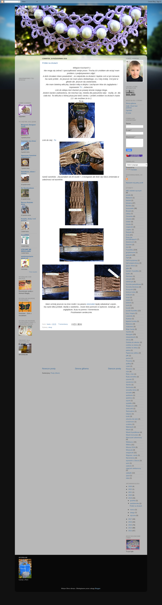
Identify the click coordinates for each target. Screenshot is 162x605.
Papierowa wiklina (132, 353)
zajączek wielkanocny (133, 468)
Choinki (128, 219)
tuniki (128, 416)
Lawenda (129, 316)
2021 (130, 492)
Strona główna (82, 368)
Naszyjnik (129, 334)
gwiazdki (129, 255)
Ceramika (129, 216)
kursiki (128, 308)
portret (128, 358)
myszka (128, 332)
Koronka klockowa (132, 287)
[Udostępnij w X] (77, 324)
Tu (55, 140)
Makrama (129, 324)
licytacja (128, 318)
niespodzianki (130, 337)
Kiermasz (129, 276)
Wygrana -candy (131, 455)
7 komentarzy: (63, 324)
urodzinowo (130, 422)
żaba (127, 478)
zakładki (129, 473)
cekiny (128, 214)
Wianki (128, 429)
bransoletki (130, 208)
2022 (130, 489)
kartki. (128, 273)
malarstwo (129, 326)
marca (132, 509)
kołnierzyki (129, 281)
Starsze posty (114, 368)
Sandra (128, 385)
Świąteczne (130, 406)
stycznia (133, 515)
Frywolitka (129, 250)
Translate (133, 170)
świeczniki (129, 408)
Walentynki (129, 427)
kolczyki (128, 279)
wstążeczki (129, 452)
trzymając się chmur (28, 141)
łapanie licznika (131, 321)
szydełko (129, 403)
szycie (128, 400)
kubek (128, 300)
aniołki (128, 195)
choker (128, 221)
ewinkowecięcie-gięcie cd (27, 257)
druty (50, 327)
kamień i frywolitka (132, 271)
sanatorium (130, 382)
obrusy (128, 340)
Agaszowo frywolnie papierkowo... (28, 156)
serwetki (129, 392)
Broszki (128, 211)
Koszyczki (129, 289)
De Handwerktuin (27, 188)
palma (128, 350)
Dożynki (128, 232)
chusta (128, 224)
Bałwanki (129, 198)
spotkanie (129, 395)
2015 (130, 525)
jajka (127, 268)
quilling (128, 363)
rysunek (128, 379)
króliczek (129, 295)
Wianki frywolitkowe (133, 432)
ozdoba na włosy (132, 348)
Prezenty (129, 361)
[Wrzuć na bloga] (75, 324)
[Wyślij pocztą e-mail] (72, 324)
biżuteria (129, 203)
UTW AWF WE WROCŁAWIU (26, 250)
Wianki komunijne (132, 435)
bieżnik (128, 200)
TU (80, 87)
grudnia (133, 500)
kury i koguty (130, 313)
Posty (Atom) (55, 373)
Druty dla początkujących (131, 238)
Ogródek (129, 110)
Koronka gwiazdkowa (133, 284)
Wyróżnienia (130, 458)
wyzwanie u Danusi (132, 460)
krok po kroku (130, 292)
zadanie (128, 466)
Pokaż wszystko (33, 272)
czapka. (128, 229)
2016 (130, 522)
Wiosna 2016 (130, 447)
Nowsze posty (49, 368)
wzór (127, 463)
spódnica (129, 398)
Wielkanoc (129, 442)
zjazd (128, 475)
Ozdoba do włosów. (133, 342)
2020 (130, 495)
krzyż (128, 297)
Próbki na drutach (50, 63)
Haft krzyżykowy (131, 260)
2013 (130, 531)
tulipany (128, 414)
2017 (130, 519)
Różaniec (129, 369)
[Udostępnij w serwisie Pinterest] (81, 324)
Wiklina (128, 444)
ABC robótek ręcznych (134, 191)
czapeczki (129, 227)
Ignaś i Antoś (130, 266)
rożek (128, 366)
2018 (130, 498)
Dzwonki (129, 244)
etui (127, 247)
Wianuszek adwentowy (134, 437)
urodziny (129, 424)
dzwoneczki (130, 242)
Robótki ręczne (28, 10)
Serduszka (129, 387)
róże (127, 371)
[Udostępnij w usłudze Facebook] (79, 324)
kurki (127, 305)
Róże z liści (130, 374)
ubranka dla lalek (132, 419)
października (134, 503)
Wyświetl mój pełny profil (134, 183)
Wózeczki (129, 450)
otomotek (91, 304)
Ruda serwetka (131, 377)
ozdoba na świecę (132, 345)
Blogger (97, 588)
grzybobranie (130, 252)
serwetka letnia (131, 390)
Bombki (128, 206)
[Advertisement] (81, 348)
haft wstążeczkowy (132, 263)
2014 (130, 528)
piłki (127, 355)
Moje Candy (130, 329)
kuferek (128, 303)
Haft (127, 258)
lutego (132, 512)
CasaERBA (25, 235)
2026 (130, 486)
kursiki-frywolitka (131, 311)
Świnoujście (130, 411)
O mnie (128, 113)
